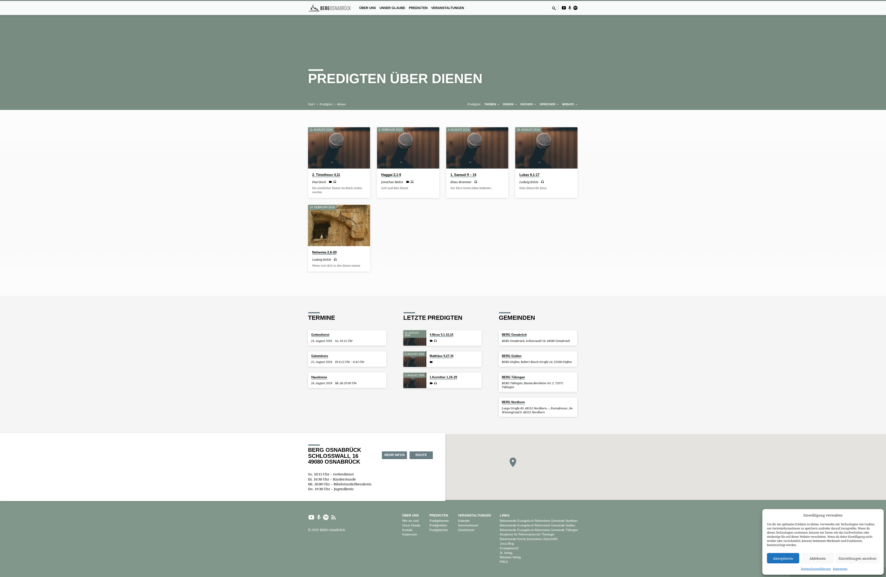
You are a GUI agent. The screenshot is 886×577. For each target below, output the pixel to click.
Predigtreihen (438, 525)
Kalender (464, 521)
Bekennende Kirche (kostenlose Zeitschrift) (528, 539)
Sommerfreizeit (468, 525)
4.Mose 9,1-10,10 (441, 334)
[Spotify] (575, 7)
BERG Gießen (511, 356)
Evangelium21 (509, 548)
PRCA (504, 562)
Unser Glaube (392, 8)
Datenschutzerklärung (816, 569)
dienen (341, 104)
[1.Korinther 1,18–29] (414, 380)
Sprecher (548, 104)
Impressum (840, 569)
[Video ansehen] (330, 181)
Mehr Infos (394, 455)
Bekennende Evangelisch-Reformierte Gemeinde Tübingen (539, 530)
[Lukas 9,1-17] (546, 148)
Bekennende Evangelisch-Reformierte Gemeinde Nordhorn (539, 521)
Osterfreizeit (466, 530)
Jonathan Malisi (392, 182)
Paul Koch (319, 182)
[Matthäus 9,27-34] (414, 359)
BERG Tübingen (513, 377)
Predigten (418, 8)
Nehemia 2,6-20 (324, 252)
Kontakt (407, 530)
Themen (490, 104)
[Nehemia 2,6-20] (339, 225)
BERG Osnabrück (514, 334)
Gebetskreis (319, 356)
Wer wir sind (410, 521)
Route (421, 455)
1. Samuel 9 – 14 (463, 175)
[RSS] (333, 517)
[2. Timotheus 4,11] (339, 148)
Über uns (367, 8)
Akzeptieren (783, 558)
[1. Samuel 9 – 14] (477, 148)
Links (504, 515)
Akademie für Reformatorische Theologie (527, 534)
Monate (568, 104)
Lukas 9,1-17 (529, 175)
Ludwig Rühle (528, 182)
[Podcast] (569, 8)
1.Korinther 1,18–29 (443, 377)
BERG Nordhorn (513, 402)
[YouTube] (563, 7)
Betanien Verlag (510, 557)
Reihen (508, 104)
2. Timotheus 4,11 (326, 175)
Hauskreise (319, 377)
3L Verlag (506, 553)
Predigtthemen (439, 521)
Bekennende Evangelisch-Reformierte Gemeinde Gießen (537, 525)
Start (311, 104)
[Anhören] (334, 182)
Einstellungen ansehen (857, 558)
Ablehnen (817, 558)
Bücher (527, 104)
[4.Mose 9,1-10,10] (414, 338)
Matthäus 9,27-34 (441, 356)
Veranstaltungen (447, 8)
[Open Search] (554, 8)
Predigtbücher (438, 530)
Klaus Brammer (461, 182)
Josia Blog (507, 543)
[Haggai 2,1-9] (408, 148)
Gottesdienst (320, 334)
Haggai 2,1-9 (391, 175)
